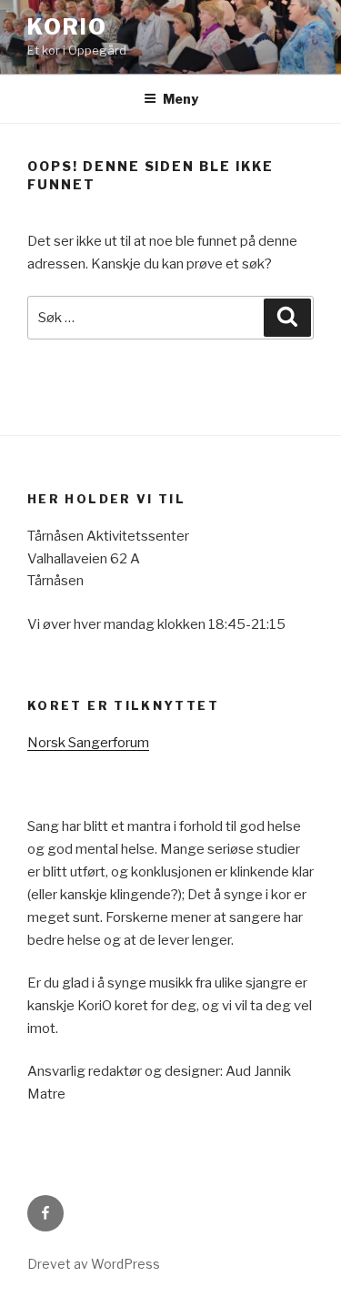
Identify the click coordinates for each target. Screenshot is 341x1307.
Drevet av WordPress (93, 1264)
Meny (180, 98)
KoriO (67, 27)
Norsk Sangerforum (88, 743)
